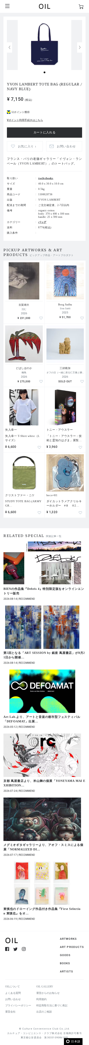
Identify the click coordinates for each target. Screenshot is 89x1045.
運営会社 (10, 1011)
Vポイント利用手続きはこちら (25, 120)
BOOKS (65, 963)
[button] (79, 47)
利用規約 (41, 999)
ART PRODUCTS (72, 947)
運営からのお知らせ (48, 993)
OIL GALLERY (44, 986)
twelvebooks (45, 178)
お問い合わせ (13, 999)
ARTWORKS (68, 938)
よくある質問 (13, 993)
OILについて (12, 986)
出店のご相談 (44, 1011)
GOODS (65, 955)
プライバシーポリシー (18, 1005)
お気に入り (27, 146)
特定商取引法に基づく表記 (51, 1005)
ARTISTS (66, 971)
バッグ (42, 222)
